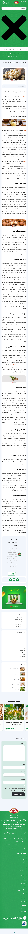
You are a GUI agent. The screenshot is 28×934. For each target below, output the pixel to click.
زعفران (23, 638)
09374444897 (5, 3)
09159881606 (5, 2)
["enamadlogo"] (24, 923)
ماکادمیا (24, 96)
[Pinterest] (11, 918)
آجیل (24, 635)
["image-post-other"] (14, 597)
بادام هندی (22, 656)
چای (24, 648)
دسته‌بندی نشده (18, 624)
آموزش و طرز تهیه (18, 617)
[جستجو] (26, 6)
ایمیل (23, 772)
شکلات (23, 644)
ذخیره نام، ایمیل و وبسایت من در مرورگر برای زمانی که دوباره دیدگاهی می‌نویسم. (15, 789)
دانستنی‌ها (19, 623)
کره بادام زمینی (22, 646)
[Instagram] (14, 918)
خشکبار (23, 640)
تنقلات (23, 642)
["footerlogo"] (14, 811)
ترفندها (20, 621)
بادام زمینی (22, 654)
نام (24, 764)
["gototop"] (25, 918)
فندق (24, 658)
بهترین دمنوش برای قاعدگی (14, 668)
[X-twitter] (7, 918)
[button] (4, 86)
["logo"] (20, 2)
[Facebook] (17, 918)
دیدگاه (23, 744)
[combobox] (14, 8)
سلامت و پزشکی (18, 626)
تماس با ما (3, 1)
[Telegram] (20, 918)
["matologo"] (14, 932)
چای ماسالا (22, 650)
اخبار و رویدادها (18, 619)
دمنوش (23, 652)
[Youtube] (4, 918)
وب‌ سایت (22, 779)
